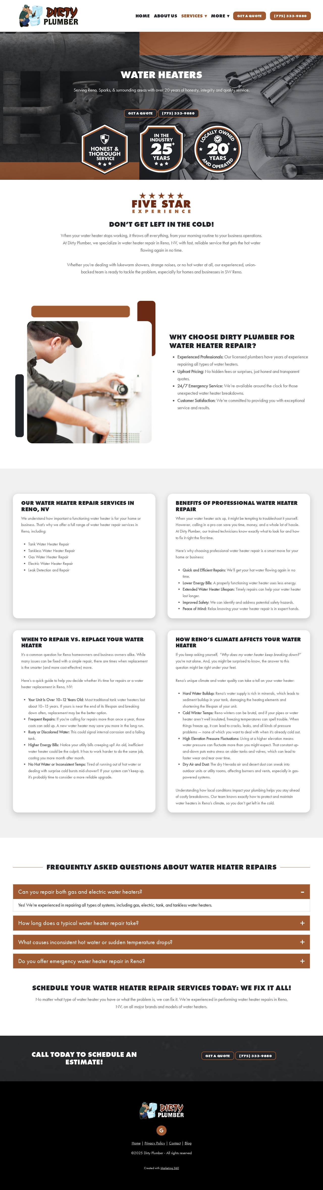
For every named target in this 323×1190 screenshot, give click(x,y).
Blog (188, 1143)
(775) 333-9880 (290, 16)
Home (143, 16)
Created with (161, 1168)
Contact (175, 1143)
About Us (165, 16)
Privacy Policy (155, 1143)
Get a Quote (249, 16)
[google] (161, 1130)
